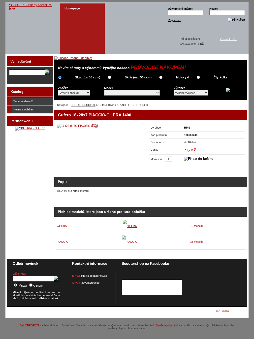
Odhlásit (38, 285)
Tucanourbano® (23, 101)
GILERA (62, 225)
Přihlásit (22, 285)
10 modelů (196, 225)
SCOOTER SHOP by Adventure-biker (30, 6)
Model (108, 88)
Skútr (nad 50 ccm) (138, 77)
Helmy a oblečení (23, 109)
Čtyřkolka (220, 77)
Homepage (72, 8)
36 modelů (196, 241)
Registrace (174, 20)
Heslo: (213, 8)
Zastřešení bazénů (167, 325)
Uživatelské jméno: (180, 8)
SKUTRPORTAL (30, 325)
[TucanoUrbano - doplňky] (73, 58)
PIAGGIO (62, 241)
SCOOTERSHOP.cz (83, 104)
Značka (63, 88)
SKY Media (222, 310)
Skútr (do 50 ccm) (87, 77)
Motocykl (182, 77)
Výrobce (180, 88)
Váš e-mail (19, 273)
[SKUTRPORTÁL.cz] (30, 128)
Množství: (156, 159)
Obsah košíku (228, 39)
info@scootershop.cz (94, 275)
